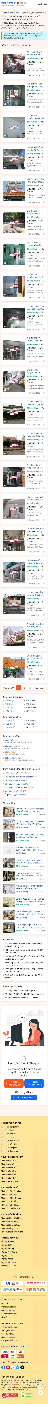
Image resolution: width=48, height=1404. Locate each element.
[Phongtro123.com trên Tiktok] (22, 1369)
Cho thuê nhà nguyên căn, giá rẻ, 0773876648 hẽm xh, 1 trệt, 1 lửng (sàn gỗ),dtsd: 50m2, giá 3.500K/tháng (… (35, 276)
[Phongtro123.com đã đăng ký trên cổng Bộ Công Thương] (9, 1395)
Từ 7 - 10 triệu (31, 707)
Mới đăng (15, 45)
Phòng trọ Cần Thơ (8, 1137)
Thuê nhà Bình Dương (10, 1167)
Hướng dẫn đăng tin (9, 1330)
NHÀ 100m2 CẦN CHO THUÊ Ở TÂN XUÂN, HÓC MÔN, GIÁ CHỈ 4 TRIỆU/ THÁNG (34, 244)
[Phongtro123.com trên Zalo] (13, 1369)
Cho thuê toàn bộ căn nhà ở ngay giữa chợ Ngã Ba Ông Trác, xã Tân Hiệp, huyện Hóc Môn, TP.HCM (35, 403)
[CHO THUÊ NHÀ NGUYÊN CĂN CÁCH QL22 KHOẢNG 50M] (14, 350)
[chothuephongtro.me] (36, 1289)
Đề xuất (4, 45)
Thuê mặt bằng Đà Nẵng (10, 1225)
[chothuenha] (36, 1283)
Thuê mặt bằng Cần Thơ (10, 1228)
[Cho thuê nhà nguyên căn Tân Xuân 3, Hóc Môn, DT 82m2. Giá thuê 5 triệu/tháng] (14, 381)
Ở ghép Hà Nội (7, 1245)
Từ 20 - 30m (31, 720)
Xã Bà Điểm (9, 740)
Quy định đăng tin (8, 1337)
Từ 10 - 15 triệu (11, 711)
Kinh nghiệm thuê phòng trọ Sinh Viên (21, 997)
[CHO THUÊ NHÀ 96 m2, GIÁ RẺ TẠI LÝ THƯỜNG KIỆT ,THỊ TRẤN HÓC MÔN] (14, 159)
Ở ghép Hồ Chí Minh (9, 1241)
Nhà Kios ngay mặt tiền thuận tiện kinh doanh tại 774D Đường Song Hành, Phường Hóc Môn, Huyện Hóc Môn (35, 498)
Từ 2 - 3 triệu (9, 704)
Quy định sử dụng (8, 1310)
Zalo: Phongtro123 (25, 1097)
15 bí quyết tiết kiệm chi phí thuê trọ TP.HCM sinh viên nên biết (24, 951)
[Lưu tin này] (43, 75)
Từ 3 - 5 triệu (30, 704)
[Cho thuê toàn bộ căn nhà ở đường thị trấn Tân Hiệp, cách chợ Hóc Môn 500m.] (14, 445)
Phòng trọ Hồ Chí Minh (10, 1127)
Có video (26, 45)
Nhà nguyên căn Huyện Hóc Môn (19, 777)
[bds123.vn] (12, 1283)
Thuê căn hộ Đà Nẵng (9, 1201)
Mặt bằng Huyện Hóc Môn (16, 791)
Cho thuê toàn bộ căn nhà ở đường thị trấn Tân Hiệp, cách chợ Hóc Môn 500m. (35, 434)
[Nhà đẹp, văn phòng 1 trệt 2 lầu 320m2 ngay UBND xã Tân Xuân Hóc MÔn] (14, 191)
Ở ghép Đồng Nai (8, 1259)
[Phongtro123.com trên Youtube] (8, 1369)
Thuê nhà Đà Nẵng (8, 1171)
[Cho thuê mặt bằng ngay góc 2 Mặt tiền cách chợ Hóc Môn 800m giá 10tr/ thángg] (14, 604)
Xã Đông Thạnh (11, 746)
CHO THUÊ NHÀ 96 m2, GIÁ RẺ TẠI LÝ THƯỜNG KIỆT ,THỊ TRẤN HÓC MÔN (35, 148)
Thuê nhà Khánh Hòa (9, 1181)
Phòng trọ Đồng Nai (9, 1144)
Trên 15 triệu (31, 711)
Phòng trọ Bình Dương (10, 1141)
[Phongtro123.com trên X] (17, 1369)
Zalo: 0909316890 (35, 1083)
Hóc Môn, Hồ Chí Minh (35, 63)
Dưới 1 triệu (9, 701)
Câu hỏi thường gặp (9, 1327)
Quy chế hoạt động (8, 1307)
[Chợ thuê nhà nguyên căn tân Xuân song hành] (14, 222)
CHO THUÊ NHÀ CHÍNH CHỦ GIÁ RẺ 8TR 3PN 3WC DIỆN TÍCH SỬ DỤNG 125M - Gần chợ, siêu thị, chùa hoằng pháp (36, 561)
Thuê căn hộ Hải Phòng (10, 1205)
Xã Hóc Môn (10, 752)
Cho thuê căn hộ (9, 1187)
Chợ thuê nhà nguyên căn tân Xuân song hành (34, 212)
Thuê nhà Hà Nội (7, 1164)
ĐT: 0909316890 (15, 1083)
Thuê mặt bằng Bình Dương (12, 1232)
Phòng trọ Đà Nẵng (8, 1134)
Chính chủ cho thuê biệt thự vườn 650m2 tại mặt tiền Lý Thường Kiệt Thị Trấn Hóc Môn (36, 625)
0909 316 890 (16, 1385)
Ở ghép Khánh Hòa (8, 1266)
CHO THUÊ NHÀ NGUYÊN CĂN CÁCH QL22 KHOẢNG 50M (35, 339)
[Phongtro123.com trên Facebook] (3, 1369)
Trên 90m (30, 727)
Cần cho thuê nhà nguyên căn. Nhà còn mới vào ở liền (34, 53)
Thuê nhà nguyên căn (12, 1157)
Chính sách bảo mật (9, 1314)
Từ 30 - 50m (10, 724)
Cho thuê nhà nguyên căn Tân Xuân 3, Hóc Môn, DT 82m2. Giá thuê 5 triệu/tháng (36, 371)
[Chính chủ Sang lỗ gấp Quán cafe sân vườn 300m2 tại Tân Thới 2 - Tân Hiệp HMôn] (14, 667)
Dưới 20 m (9, 720)
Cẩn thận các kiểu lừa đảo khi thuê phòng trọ (24, 994)
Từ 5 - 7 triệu (9, 707)
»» (30, 688)
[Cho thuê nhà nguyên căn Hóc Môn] (14, 127)
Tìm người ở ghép (10, 1238)
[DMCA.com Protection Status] (26, 1395)
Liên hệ (4, 1317)
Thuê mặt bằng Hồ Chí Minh (12, 1218)
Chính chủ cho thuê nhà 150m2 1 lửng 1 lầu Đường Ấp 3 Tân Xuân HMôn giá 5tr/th (35, 530)
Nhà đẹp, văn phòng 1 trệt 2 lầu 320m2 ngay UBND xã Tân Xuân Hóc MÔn (35, 180)
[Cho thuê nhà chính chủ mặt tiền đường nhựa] (14, 318)
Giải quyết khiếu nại (9, 1341)
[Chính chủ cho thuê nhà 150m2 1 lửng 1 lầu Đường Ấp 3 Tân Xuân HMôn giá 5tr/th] (14, 540)
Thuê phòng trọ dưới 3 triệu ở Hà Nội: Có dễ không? (24, 976)
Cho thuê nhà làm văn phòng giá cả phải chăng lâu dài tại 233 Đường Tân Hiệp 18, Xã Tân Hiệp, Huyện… (36, 466)
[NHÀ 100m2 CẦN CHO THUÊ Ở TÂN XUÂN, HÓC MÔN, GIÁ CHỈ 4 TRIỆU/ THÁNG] (14, 254)
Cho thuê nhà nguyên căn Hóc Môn (36, 116)
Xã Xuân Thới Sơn (12, 758)
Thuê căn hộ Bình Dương (11, 1198)
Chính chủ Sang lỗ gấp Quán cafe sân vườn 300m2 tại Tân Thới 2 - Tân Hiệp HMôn (35, 657)
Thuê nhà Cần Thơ (8, 1178)
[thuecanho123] (12, 1289)
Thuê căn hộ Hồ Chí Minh (11, 1191)
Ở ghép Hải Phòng (8, 1262)
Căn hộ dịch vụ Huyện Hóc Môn (18, 787)
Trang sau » (40, 688)
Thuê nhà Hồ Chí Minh (10, 1161)
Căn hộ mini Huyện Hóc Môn (17, 784)
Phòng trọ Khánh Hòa (9, 1151)
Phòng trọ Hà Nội (8, 1130)
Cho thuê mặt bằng (11, 1214)
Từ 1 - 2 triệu (30, 701)
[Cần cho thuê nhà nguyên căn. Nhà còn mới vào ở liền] (14, 64)
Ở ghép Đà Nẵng (7, 1248)
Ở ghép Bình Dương (9, 1252)
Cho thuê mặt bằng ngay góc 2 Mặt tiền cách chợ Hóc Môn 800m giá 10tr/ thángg (35, 593)
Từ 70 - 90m (10, 727)
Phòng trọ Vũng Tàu (9, 1147)
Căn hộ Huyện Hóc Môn (15, 780)
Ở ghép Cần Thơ (7, 1255)
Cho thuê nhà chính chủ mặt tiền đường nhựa (35, 307)
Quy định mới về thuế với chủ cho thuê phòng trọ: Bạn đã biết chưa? (24, 957)
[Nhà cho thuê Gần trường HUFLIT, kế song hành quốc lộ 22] (14, 95)
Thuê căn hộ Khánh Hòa (10, 1208)
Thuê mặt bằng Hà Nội (10, 1221)
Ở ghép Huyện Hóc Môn (15, 794)
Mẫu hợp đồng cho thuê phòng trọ (20, 990)
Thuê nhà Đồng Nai (8, 1174)
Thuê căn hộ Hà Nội (9, 1194)
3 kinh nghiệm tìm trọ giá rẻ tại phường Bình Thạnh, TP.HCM (24, 963)
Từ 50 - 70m (31, 724)
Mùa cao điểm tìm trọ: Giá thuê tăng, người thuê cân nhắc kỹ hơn (23, 945)
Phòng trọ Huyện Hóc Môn (16, 773)
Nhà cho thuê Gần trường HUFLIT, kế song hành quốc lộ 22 (35, 85)
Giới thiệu (5, 1303)
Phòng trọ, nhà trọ (11, 1123)
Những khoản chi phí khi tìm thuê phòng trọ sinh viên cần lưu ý (24, 970)
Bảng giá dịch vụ (7, 1334)
